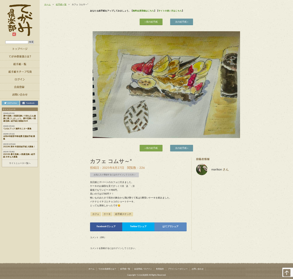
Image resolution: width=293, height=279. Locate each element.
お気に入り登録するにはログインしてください (114, 175)
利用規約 (160, 269)
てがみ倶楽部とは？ (107, 269)
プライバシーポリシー (178, 269)
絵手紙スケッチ (123, 214)
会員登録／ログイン (143, 269)
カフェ (95, 214)
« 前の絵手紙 (151, 22)
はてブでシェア (171, 226)
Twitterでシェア (138, 226)
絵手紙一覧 (61, 5)
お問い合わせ (198, 269)
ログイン (118, 248)
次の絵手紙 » (181, 22)
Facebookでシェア (106, 226)
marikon (216, 169)
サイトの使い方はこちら (170, 11)
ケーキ (107, 214)
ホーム (47, 5)
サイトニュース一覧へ (20, 163)
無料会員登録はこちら (143, 11)
